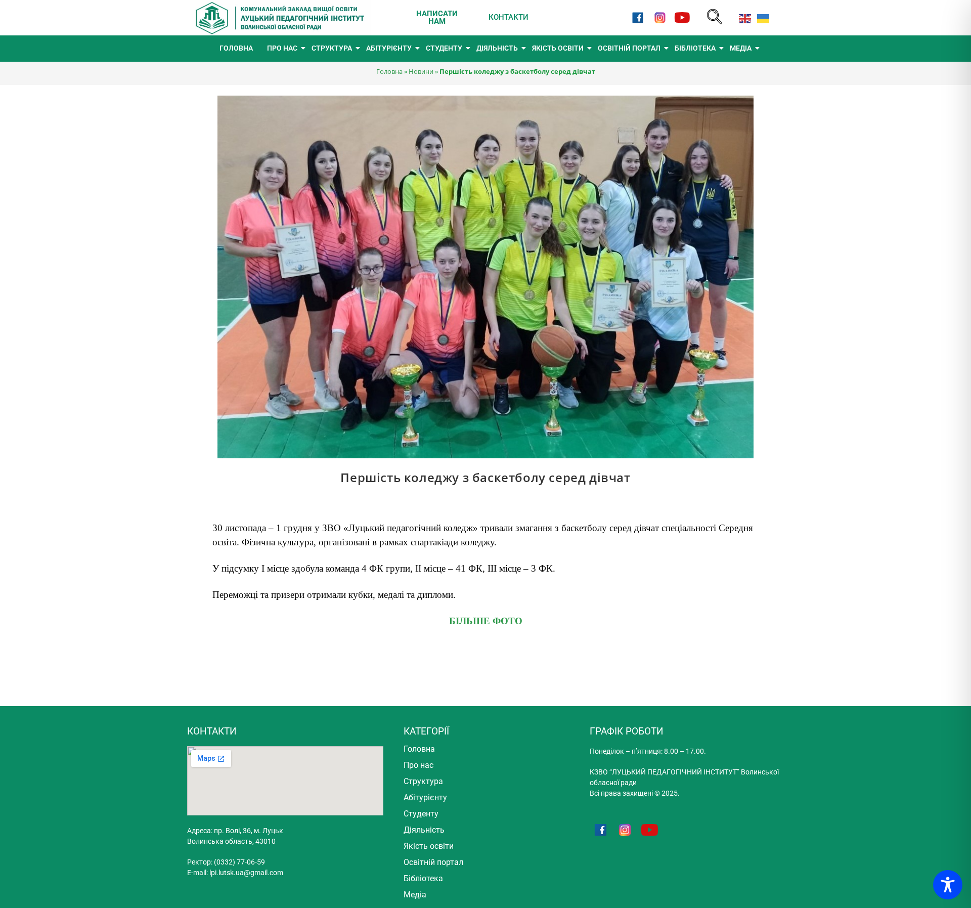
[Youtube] (682, 17)
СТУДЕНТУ (444, 48)
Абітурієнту (425, 797)
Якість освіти (429, 846)
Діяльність (424, 830)
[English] (743, 17)
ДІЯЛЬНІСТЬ (497, 48)
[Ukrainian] (761, 17)
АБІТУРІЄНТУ (389, 48)
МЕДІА (741, 48)
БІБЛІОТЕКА (695, 48)
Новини (421, 71)
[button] (714, 17)
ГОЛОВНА (236, 48)
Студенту (421, 813)
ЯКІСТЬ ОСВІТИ (558, 48)
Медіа (415, 894)
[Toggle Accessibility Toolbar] (947, 884)
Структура (423, 781)
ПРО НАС (282, 48)
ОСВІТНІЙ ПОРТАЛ (629, 48)
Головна (389, 71)
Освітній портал (433, 862)
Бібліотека (423, 878)
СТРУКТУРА (332, 48)
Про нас (418, 765)
